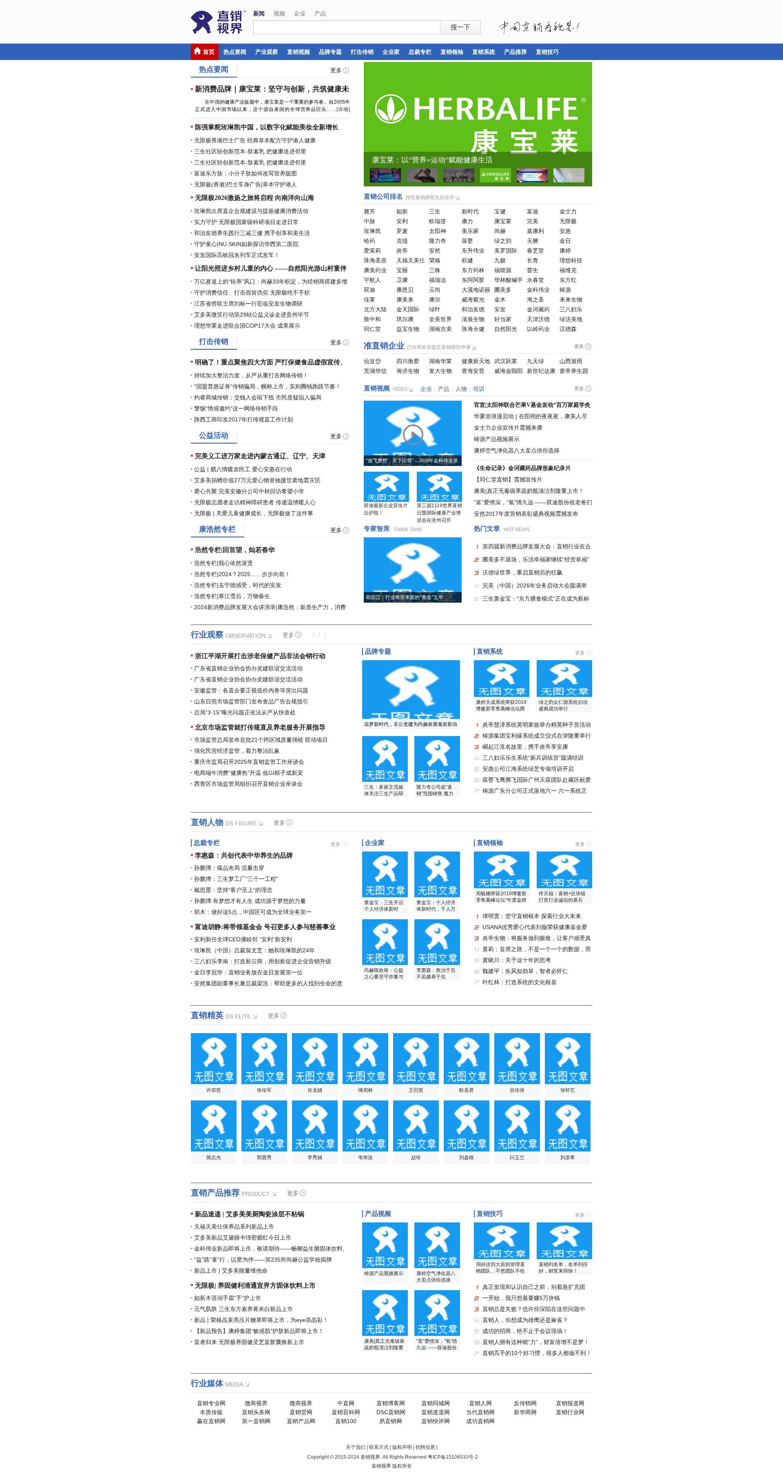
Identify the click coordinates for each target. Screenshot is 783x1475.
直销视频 (298, 52)
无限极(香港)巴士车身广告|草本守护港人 (245, 184)
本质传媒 (211, 1412)
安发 (500, 309)
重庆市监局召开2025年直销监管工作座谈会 (249, 762)
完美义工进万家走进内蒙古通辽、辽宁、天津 (260, 455)
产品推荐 (515, 52)
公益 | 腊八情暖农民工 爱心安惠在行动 (243, 469)
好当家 (502, 319)
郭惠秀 (264, 1157)
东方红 (568, 280)
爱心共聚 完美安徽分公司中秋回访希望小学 (249, 491)
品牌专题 (330, 52)
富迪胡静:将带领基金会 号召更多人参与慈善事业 (265, 926)
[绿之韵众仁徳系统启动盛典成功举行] (564, 678)
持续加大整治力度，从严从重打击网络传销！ (251, 375)
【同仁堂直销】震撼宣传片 (508, 479)
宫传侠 (517, 1090)
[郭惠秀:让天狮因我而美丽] (264, 1125)
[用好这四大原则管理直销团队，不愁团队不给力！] (501, 1240)
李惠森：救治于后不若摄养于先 (436, 973)
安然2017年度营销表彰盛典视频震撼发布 (526, 513)
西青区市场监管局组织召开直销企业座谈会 (248, 784)
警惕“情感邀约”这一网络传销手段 (236, 408)
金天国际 (407, 309)
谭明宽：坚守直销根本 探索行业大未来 (531, 916)
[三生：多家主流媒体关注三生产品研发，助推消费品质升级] (385, 759)
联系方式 (379, 1447)
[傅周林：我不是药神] (365, 1058)
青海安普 (473, 371)
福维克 (568, 270)
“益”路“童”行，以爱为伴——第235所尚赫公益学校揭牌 (263, 1259)
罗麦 (402, 231)
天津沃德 (538, 319)
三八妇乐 (571, 309)
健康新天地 (476, 361)
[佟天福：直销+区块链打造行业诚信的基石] (564, 870)
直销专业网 (211, 1403)
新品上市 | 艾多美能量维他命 (231, 1270)
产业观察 (266, 52)
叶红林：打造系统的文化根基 (519, 982)
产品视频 (378, 1213)
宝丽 (402, 270)
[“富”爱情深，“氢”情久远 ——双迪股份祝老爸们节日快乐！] (437, 1313)
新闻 (259, 13)
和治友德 (473, 309)
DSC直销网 (390, 1412)
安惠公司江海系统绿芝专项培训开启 (528, 768)
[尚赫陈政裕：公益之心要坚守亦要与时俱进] (385, 942)
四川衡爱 (407, 361)
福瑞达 (437, 280)
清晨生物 (473, 319)
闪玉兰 (517, 1157)
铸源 (565, 289)
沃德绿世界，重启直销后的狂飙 (522, 572)
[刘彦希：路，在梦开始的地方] (568, 1125)
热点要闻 (234, 52)
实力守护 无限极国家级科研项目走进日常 (246, 222)
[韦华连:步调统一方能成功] (365, 1125)
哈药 (369, 240)
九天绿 (535, 361)
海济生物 (407, 371)
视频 (279, 13)
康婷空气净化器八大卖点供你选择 (517, 450)
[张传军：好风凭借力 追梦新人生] (264, 1058)
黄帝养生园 (574, 371)
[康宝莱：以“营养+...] (478, 124)
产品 (320, 13)
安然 (434, 250)
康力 (467, 221)
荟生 (532, 270)
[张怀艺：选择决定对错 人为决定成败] (568, 1058)
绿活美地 (571, 319)
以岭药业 (538, 329)
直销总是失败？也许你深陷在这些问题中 (533, 1309)
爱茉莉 (372, 250)
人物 (461, 389)
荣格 (434, 260)
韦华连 (365, 1157)
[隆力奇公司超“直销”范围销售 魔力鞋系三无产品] (437, 759)
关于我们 (355, 1447)
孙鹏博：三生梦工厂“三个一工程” (236, 879)
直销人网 (480, 1403)
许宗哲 (213, 1090)
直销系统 (483, 52)
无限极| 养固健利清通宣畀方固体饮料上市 (255, 1285)
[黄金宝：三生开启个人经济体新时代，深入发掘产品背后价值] (385, 874)
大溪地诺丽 (476, 289)
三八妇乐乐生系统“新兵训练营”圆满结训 (533, 757)
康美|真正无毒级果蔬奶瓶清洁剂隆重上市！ (529, 491)
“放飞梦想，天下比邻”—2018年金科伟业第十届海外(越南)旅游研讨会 (412, 462)
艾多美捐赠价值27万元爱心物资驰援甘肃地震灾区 (257, 480)
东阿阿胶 (473, 280)
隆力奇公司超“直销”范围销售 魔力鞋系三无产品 (434, 790)
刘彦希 (567, 1157)
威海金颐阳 (508, 371)
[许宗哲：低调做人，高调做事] (214, 1058)
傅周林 (365, 1090)
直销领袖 (451, 52)
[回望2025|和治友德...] (458, 175)
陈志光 (213, 1157)
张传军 (264, 1090)
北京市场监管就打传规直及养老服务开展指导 (260, 727)
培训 (478, 389)
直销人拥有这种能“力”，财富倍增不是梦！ (535, 1342)
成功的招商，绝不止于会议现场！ (525, 1331)
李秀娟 (314, 1157)
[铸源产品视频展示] (385, 1245)
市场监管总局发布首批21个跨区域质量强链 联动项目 (261, 739)
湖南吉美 (440, 329)
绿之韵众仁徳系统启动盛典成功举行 (563, 705)
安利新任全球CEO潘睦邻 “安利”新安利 (243, 939)
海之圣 (535, 299)
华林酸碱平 (508, 280)
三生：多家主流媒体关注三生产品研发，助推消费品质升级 (383, 790)
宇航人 (372, 280)
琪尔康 (405, 319)
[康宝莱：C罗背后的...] (422, 175)
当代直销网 (480, 1412)
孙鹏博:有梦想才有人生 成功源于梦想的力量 (250, 901)
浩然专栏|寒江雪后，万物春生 (232, 596)
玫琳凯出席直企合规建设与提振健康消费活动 (251, 211)
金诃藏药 (538, 309)
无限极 (568, 221)
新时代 (470, 211)
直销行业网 (570, 1412)
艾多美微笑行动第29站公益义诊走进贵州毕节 (251, 314)
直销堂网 (301, 1412)
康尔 (434, 299)
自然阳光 (505, 329)
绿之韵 (502, 240)
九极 (500, 260)
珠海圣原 (375, 260)
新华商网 (525, 1412)
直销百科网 (346, 1412)
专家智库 (377, 528)
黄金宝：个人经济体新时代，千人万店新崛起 (436, 906)
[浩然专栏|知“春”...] (568, 175)
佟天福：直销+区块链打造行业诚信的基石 (562, 897)
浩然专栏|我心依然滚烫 (223, 563)
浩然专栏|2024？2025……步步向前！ (242, 574)
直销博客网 (390, 1403)
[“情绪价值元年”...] (532, 175)
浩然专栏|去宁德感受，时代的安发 (237, 585)
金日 (565, 240)
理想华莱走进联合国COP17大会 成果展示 (247, 325)
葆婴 (467, 240)
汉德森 (568, 329)
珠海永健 (473, 329)
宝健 (500, 211)
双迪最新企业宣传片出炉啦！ (386, 509)
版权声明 (402, 1447)
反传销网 (525, 1403)
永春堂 (535, 280)
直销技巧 (547, 52)
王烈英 (416, 1090)
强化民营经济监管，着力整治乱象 (237, 750)
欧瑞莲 (437, 221)
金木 (500, 299)
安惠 (565, 231)
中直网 (345, 1403)
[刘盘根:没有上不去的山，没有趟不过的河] (466, 1125)
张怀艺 (567, 1090)
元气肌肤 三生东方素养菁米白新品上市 (243, 1309)
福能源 (502, 270)
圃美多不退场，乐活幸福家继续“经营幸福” (535, 559)
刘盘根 (466, 1157)
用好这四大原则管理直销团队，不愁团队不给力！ (500, 1268)
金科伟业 (538, 289)
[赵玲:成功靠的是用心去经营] (416, 1125)
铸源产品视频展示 (497, 439)
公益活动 (213, 435)
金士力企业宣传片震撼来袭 (508, 427)
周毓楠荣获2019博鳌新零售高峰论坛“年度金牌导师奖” (501, 897)
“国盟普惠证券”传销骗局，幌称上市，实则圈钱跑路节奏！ (267, 386)
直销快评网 (435, 1421)
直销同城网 (435, 1403)
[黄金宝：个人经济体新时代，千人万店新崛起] (437, 874)
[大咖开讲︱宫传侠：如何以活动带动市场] (517, 1058)
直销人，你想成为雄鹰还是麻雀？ (525, 1320)
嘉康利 (535, 231)
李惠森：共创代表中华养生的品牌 (244, 855)
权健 (467, 260)
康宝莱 (502, 221)
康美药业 (375, 270)
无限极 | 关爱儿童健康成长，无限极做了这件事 (253, 513)
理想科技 (571, 260)
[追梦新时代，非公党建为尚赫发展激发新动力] (411, 695)
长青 (532, 260)
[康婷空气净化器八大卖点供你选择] (437, 1245)
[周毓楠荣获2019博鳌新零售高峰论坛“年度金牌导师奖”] (501, 870)
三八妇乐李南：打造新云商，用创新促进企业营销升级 (262, 961)
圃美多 (502, 289)
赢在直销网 (211, 1421)
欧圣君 (466, 1090)
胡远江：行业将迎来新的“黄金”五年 (404, 597)
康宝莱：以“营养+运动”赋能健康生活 (432, 160)
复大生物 (440, 371)
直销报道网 (570, 1403)
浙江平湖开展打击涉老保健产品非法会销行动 (260, 655)
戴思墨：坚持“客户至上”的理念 (233, 890)
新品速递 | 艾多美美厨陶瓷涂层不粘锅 (249, 1214)
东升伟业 (473, 250)
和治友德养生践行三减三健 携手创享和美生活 (252, 233)
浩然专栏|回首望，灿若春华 (235, 549)
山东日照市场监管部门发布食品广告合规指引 (251, 701)
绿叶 (434, 309)
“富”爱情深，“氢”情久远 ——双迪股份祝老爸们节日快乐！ (436, 1344)
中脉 (369, 221)
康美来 (405, 299)
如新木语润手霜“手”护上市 (227, 1298)
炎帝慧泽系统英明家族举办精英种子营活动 (536, 724)
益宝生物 (407, 329)
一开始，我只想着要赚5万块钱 (521, 1298)
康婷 (565, 250)
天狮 (532, 240)
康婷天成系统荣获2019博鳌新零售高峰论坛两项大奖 (501, 705)
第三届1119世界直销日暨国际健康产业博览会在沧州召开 (439, 513)
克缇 (402, 240)
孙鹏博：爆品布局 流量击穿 (229, 868)
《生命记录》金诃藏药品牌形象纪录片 (522, 468)
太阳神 (437, 231)
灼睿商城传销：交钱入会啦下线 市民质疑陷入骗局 (257, 397)
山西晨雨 (571, 361)
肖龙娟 (314, 1090)
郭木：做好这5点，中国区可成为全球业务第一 (253, 912)
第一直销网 (256, 1421)
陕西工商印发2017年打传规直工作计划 (243, 419)
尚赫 (500, 231)
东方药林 (473, 270)
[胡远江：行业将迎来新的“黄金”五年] (413, 572)
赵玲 (416, 1157)
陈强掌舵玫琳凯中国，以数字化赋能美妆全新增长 (266, 127)
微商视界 (256, 1403)
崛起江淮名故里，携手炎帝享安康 (525, 746)
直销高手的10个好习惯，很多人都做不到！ (537, 1353)
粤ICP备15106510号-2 (453, 1457)
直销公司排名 (383, 196)
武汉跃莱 (505, 361)
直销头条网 (256, 1412)
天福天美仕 (410, 260)
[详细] (343, 109)
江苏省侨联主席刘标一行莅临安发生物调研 (248, 303)
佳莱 (369, 299)
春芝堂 (535, 250)
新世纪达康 (541, 371)
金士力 (568, 211)
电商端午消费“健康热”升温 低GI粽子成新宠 (248, 773)
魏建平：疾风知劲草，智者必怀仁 (525, 971)
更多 (336, 70)
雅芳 (369, 211)
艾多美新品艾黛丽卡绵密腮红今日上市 (242, 1237)
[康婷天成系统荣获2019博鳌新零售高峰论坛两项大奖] (501, 678)
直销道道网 (435, 1412)
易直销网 (390, 1421)
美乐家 (470, 231)
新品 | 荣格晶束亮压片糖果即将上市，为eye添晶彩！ (261, 1320)
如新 (402, 211)
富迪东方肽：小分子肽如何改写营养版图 (245, 173)
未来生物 (571, 299)
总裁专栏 (420, 52)
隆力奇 (437, 240)
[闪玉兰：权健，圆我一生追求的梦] (517, 1125)
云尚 (434, 289)
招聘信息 (425, 1447)
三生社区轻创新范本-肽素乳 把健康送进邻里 (250, 151)
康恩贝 (405, 289)
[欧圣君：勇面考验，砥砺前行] (466, 1058)
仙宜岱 (372, 361)
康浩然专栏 (217, 529)
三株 (434, 270)
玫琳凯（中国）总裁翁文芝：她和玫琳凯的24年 (254, 950)
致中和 (372, 319)
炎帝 (402, 250)
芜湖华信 (375, 371)
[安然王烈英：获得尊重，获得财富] (416, 1058)
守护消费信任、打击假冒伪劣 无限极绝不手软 (252, 292)
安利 (402, 221)
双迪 (369, 289)
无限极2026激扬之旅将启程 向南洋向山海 (254, 197)
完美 (532, 221)
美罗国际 (505, 250)
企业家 (391, 52)
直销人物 (207, 822)
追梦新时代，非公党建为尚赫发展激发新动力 (410, 725)
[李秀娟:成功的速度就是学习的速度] (315, 1125)
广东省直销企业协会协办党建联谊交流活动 (248, 668)
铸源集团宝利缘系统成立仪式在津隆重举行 (536, 735)
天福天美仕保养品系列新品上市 (234, 1226)
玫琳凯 (372, 231)
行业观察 (207, 634)
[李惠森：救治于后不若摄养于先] (437, 942)
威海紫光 (473, 299)
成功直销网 (480, 1421)
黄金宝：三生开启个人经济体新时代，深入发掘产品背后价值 (383, 906)
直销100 (345, 1421)
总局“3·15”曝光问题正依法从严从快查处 (245, 712)
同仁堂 (372, 329)
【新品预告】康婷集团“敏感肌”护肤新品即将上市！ (259, 1331)
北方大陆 (375, 309)
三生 (434, 211)
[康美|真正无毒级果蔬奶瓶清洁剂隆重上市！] (385, 1313)
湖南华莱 (440, 361)
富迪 (532, 211)
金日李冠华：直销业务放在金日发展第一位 (248, 972)
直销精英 (207, 1015)
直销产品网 (301, 1421)
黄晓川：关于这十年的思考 (516, 960)
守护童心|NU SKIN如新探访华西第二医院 (246, 244)
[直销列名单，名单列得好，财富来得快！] (564, 1240)
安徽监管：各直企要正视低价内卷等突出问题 (251, 690)
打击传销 (362, 52)
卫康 (402, 280)
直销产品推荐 (215, 1192)
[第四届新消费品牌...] (385, 175)
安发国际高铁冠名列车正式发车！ (237, 255)
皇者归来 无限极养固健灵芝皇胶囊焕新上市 (249, 1342)
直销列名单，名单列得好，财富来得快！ (563, 1268)
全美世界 (440, 319)
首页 (209, 52)
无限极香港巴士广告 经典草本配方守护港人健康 (255, 140)
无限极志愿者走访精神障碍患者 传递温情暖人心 (255, 502)
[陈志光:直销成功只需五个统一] (214, 1125)
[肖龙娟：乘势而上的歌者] (315, 1058)
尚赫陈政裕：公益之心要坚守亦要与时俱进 (383, 973)
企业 (299, 13)
